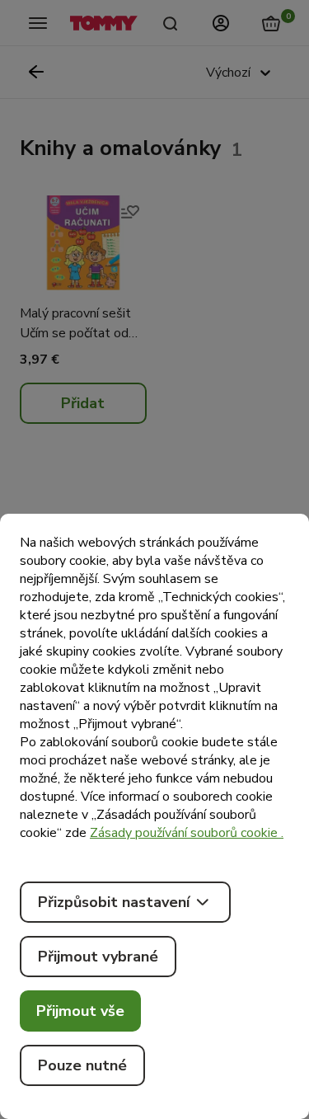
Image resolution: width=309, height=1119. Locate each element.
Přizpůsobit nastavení (114, 902)
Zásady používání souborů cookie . (186, 833)
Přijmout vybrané (98, 956)
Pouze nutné (82, 1065)
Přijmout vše (80, 1011)
